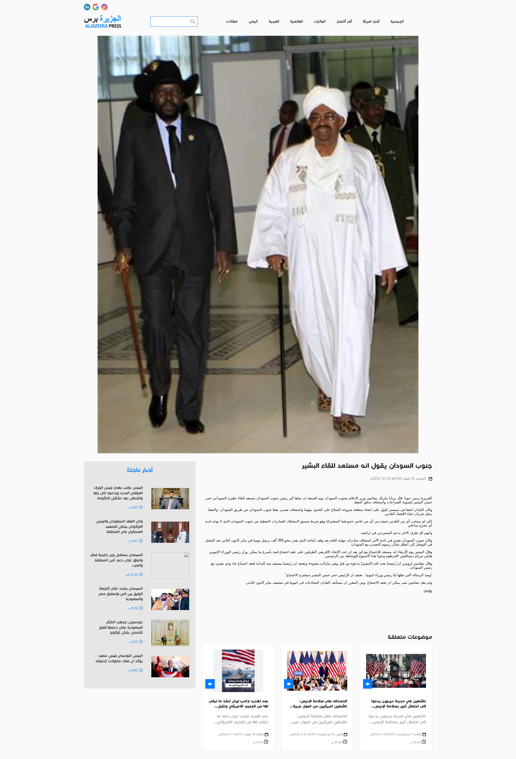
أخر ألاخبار (344, 21)
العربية (274, 21)
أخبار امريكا (371, 21)
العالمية (296, 21)
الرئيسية (397, 21)
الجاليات (319, 21)
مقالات (232, 21)
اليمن (253, 21)
